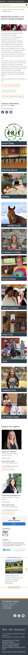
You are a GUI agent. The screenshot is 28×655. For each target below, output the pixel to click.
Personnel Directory (8, 640)
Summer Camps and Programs (13, 96)
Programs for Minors (13, 645)
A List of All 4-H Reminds (11, 85)
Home (4, 9)
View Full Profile (8, 469)
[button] (3, 1)
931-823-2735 (6, 458)
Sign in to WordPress (19, 651)
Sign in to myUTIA (7, 651)
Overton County (6, 5)
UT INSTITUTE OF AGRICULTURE (15, 1)
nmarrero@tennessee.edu (10, 510)
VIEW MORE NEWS (14, 587)
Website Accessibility (14, 647)
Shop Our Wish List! (9, 91)
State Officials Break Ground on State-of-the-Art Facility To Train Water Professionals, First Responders (14, 579)
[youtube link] (10, 112)
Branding (4, 647)
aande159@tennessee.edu (10, 466)
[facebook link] (2, 112)
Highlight (15, 572)
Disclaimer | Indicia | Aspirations (11, 643)
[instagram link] (6, 112)
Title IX (4, 645)
